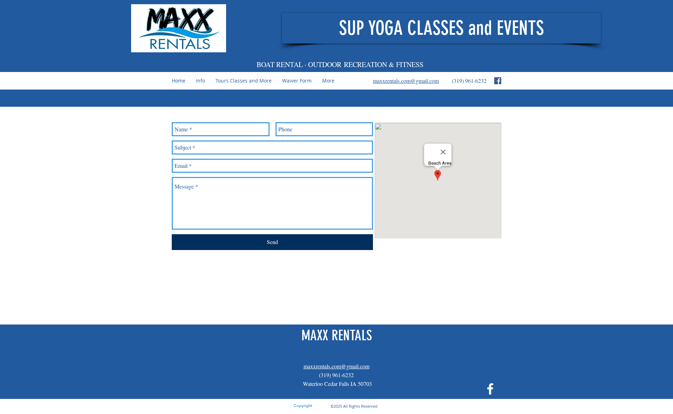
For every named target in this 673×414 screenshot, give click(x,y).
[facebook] (497, 80)
